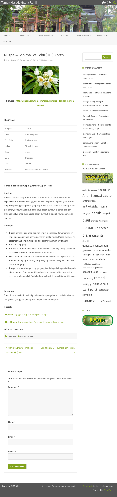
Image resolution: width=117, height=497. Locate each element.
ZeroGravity (88, 485)
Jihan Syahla (11, 60)
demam (89, 227)
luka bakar (92, 260)
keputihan (99, 254)
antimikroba (89, 201)
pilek (84, 278)
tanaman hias (93, 301)
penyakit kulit (90, 272)
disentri (98, 235)
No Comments (47, 60)
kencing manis (88, 254)
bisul (86, 220)
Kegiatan (64, 35)
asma (104, 206)
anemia (94, 189)
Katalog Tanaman (45, 35)
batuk (96, 213)
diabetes (102, 228)
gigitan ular (86, 250)
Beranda (6, 35)
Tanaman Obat (103, 35)
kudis (107, 254)
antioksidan (90, 206)
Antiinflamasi (92, 195)
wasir (109, 301)
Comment (13, 387)
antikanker (107, 195)
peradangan (103, 272)
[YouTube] (103, 2)
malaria (100, 259)
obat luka (96, 263)
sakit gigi (87, 284)
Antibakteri (104, 190)
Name (11, 422)
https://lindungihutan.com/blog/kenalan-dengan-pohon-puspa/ (34, 322)
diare (86, 235)
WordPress (108, 489)
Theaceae (12, 336)
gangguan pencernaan (95, 246)
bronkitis (94, 220)
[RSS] (110, 2)
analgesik (86, 190)
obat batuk (86, 264)
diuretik (85, 241)
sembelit (87, 295)
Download (6, 41)
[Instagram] (106, 2)
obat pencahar (88, 267)
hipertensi (98, 250)
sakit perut (89, 289)
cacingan (103, 220)
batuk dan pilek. (27, 336)
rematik (100, 278)
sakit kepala (100, 284)
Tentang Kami (23, 35)
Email (11, 436)
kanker (108, 250)
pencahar (98, 267)
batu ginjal (86, 214)
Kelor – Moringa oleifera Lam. (95, 110)
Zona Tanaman (83, 35)
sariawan (103, 289)
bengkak (106, 213)
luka (84, 259)
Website (12, 451)
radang (90, 278)
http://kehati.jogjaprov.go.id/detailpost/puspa (26, 314)
